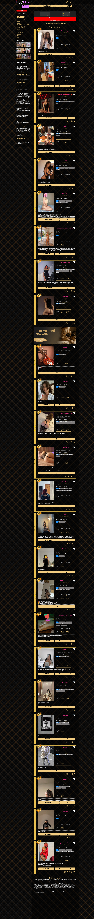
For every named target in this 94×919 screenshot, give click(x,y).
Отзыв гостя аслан (21, 138)
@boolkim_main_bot (45, 15)
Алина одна (65, 447)
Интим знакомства (47, 6)
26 (74, 476)
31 (74, 376)
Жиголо (40, 5)
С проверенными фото (21, 19)
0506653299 (46, 86)
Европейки (19, 33)
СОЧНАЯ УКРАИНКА (65, 615)
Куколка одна (65, 63)
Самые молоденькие (21, 27)
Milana (65, 747)
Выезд (18, 35)
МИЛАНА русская (65, 581)
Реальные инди (20, 21)
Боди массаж (65, 682)
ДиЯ (65, 161)
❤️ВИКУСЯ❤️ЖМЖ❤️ (65, 94)
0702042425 (48, 219)
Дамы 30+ (19, 29)
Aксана (65, 649)
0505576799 (48, 738)
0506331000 (46, 868)
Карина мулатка (65, 262)
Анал (18, 37)
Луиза (65, 126)
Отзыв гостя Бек (20, 65)
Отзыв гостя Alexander (22, 74)
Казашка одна (65, 31)
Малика (65, 296)
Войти (21, 10)
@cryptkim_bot (66, 15)
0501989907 (48, 802)
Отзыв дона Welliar (21, 82)
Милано (65, 381)
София (65, 347)
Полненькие (19, 30)
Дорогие (18, 22)
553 (74, 872)
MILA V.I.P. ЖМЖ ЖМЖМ (65, 228)
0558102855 (48, 152)
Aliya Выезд (65, 549)
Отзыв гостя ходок (21, 120)
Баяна (65, 779)
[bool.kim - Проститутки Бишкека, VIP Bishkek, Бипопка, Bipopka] (22, 3)
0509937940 (48, 54)
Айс (65, 514)
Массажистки (32, 5)
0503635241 (48, 288)
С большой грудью (21, 32)
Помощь (61, 5)
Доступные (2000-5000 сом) (23, 24)
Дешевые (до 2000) (21, 26)
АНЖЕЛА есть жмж (65, 413)
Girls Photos (46, 39)
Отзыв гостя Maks (21, 127)
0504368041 (46, 253)
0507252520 (46, 674)
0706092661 (46, 640)
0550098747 (46, 404)
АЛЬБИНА (65, 194)
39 (74, 644)
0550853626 (48, 707)
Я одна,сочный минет (65, 843)
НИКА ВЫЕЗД (65, 481)
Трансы (54, 5)
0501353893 (48, 540)
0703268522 (48, 118)
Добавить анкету (69, 6)
